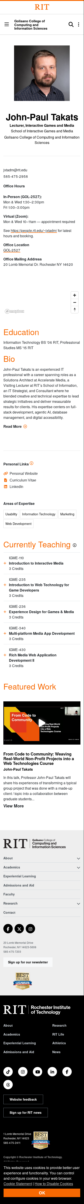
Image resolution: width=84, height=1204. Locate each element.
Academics (11, 1034)
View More (13, 806)
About (8, 1025)
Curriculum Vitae (23, 480)
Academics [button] (11, 867)
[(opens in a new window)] (8, 928)
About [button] (8, 858)
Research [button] (10, 903)
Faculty (9, 894)
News (56, 1052)
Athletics (59, 1043)
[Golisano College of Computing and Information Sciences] (34, 843)
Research (59, 1025)
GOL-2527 (11, 250)
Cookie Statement (18, 1183)
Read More (15, 426)
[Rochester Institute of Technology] (42, 7)
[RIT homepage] (36, 1010)
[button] (7, 24)
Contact (9, 912)
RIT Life (58, 1034)
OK (42, 1193)
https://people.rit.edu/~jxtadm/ (34, 230)
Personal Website (24, 473)
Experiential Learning (19, 876)
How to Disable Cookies (54, 1183)
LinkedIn (16, 487)
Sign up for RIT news (26, 1112)
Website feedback (23, 1099)
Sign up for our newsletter (28, 962)
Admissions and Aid (18, 885)
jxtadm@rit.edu (15, 169)
